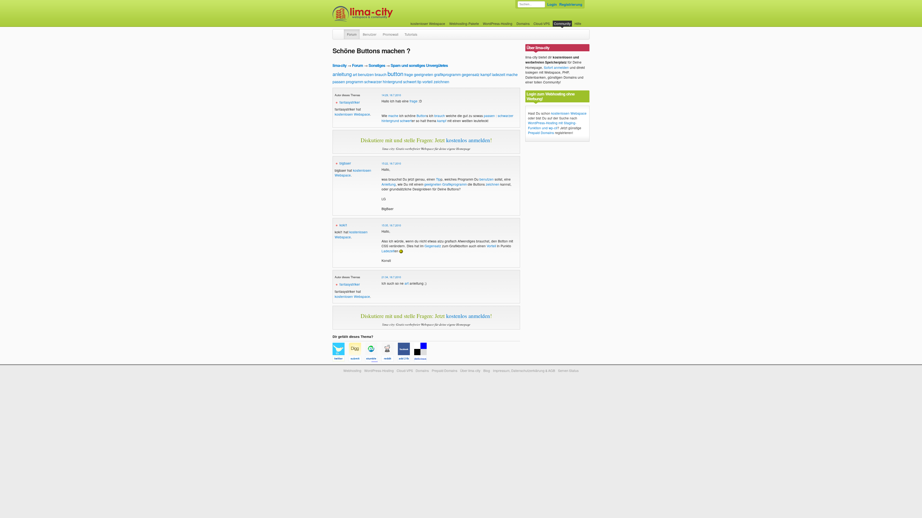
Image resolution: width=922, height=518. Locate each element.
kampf (485, 74)
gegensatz (470, 74)
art (355, 74)
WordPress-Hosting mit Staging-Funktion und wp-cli (552, 125)
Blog (486, 370)
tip (419, 81)
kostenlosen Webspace (352, 114)
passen (339, 81)
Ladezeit (388, 250)
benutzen (366, 74)
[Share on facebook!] (406, 359)
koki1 (343, 225)
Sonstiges (377, 65)
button (395, 73)
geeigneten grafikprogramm (437, 74)
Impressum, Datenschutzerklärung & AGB (524, 370)
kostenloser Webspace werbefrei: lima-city (381, 14)
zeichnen (441, 81)
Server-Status (568, 370)
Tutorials (411, 34)
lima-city (339, 65)
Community (562, 23)
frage (408, 74)
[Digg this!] (357, 359)
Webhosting (352, 370)
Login (552, 4)
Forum (352, 34)
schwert (409, 81)
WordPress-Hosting (497, 23)
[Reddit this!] (390, 359)
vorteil (427, 81)
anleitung (342, 74)
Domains (523, 23)
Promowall (390, 34)
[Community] (341, 31)
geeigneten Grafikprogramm (445, 184)
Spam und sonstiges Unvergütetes (419, 65)
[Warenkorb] (585, 21)
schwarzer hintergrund (383, 81)
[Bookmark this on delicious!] (422, 359)
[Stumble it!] (373, 359)
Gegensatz (433, 245)
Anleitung (389, 184)
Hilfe (578, 23)
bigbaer (345, 163)
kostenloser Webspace (428, 23)
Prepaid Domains (541, 132)
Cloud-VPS (542, 23)
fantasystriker (350, 102)
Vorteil (491, 245)
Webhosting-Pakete (464, 23)
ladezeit (498, 74)
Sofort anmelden (556, 67)
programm (354, 81)
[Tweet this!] (341, 359)
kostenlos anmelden (468, 140)
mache (512, 74)
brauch (381, 74)
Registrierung (570, 4)
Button (421, 115)
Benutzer (369, 34)
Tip (438, 179)
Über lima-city (470, 370)
